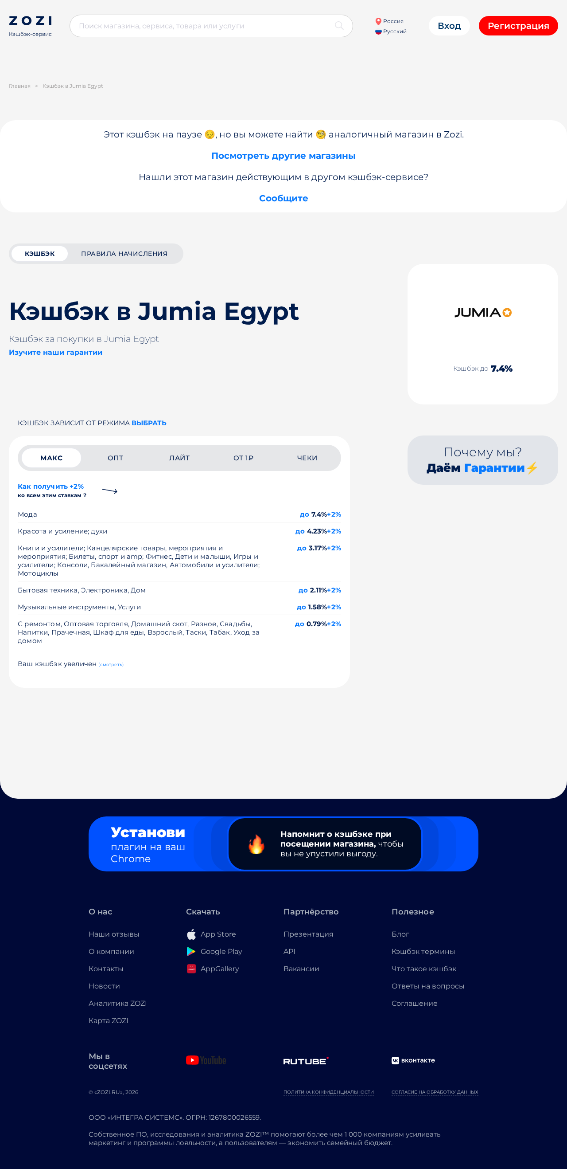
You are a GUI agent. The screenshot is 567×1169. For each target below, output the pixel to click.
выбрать (149, 423)
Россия (393, 21)
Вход (449, 25)
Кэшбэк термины (423, 951)
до (304, 514)
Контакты (106, 969)
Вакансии (301, 969)
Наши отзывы (114, 934)
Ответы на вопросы (428, 986)
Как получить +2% (52, 490)
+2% (334, 514)
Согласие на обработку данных (435, 1092)
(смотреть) (111, 664)
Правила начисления (124, 254)
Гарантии (494, 468)
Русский (394, 31)
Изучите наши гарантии (55, 352)
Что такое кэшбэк (424, 969)
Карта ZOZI (108, 1020)
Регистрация (518, 25)
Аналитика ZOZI (118, 1003)
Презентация (309, 934)
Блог (400, 934)
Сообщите (283, 198)
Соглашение (415, 1003)
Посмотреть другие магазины (283, 155)
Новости (104, 986)
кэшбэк (39, 254)
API (289, 951)
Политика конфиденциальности (329, 1092)
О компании (111, 951)
